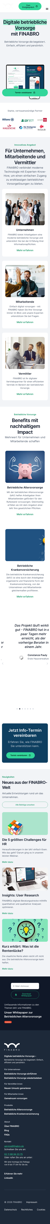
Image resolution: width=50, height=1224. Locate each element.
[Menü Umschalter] (47, 8)
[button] (2, 663)
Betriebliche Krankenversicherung (21, 1113)
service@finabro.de (14, 1146)
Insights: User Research (20, 895)
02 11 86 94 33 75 (13, 1154)
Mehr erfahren (25, 250)
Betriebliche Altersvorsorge (18, 1109)
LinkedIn (8, 1178)
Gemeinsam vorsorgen (15, 1098)
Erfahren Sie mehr (13, 1173)
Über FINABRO (11, 1126)
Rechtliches (27, 1209)
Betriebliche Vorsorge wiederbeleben (23, 1078)
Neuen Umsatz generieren (17, 1088)
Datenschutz (10, 1209)
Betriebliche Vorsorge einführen (20, 1073)
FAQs (7, 1134)
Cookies (41, 1209)
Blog (6, 1130)
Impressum (31, 1202)
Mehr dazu (7, 862)
